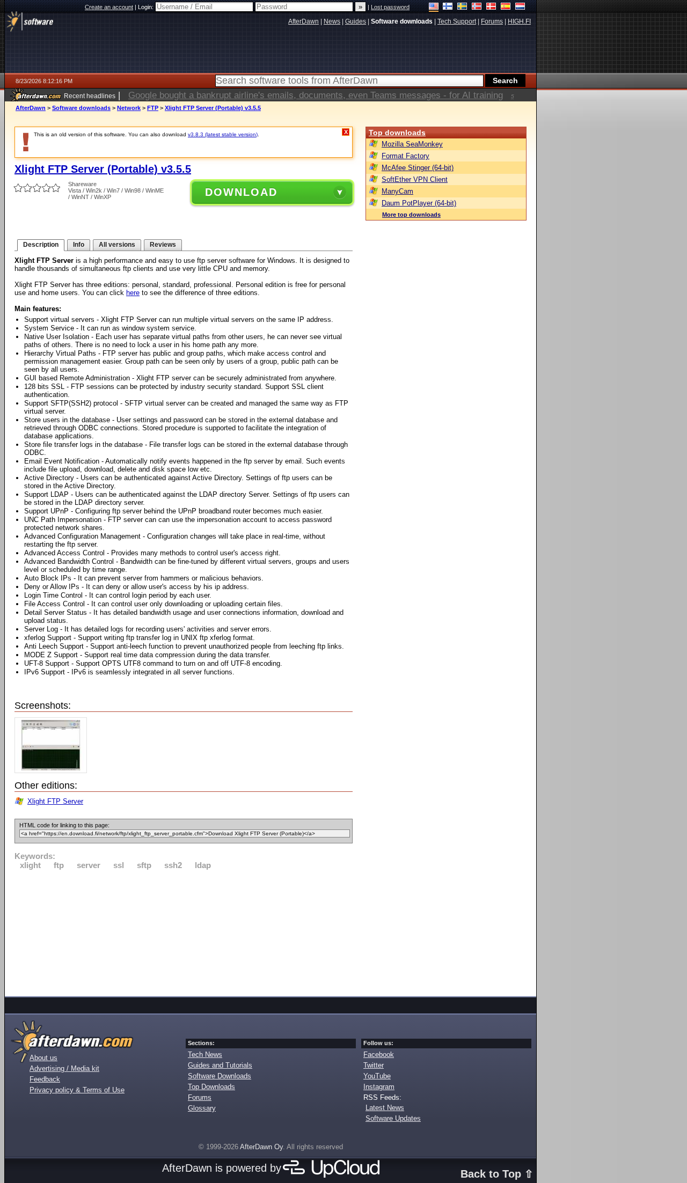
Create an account (109, 7)
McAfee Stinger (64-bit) (418, 168)
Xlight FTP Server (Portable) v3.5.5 (213, 108)
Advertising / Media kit (64, 1068)
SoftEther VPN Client (415, 179)
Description (41, 244)
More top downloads (411, 214)
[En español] (506, 7)
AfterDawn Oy (261, 1147)
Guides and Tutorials (220, 1065)
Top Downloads (211, 1087)
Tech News (205, 1054)
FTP (152, 108)
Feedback (45, 1079)
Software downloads (81, 108)
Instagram (378, 1087)
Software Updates (393, 1118)
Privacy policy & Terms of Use (77, 1090)
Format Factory (405, 156)
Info (78, 244)
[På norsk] (477, 7)
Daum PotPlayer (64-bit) (419, 203)
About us (43, 1058)
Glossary (202, 1108)
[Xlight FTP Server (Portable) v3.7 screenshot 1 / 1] (53, 771)
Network (129, 108)
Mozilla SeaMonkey (412, 144)
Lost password (390, 7)
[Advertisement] (183, 931)
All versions (117, 244)
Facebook (378, 1054)
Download (241, 192)
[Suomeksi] (448, 7)
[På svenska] (462, 7)
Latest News (385, 1108)
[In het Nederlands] (520, 7)
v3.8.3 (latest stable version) (223, 134)
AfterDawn (31, 108)
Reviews (163, 244)
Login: (146, 7)
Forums (199, 1097)
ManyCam (397, 191)
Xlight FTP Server (55, 801)
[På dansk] (491, 7)
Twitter (373, 1065)
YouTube (377, 1076)
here (133, 293)
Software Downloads (219, 1076)
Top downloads (397, 132)
